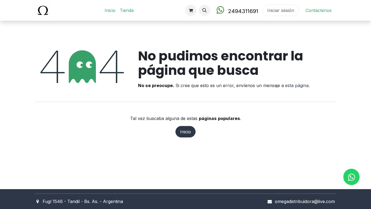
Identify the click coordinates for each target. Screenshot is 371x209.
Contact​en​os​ (319, 10)
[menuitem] (110, 10)
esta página (297, 85)
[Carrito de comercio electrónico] (191, 10)
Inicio (185, 131)
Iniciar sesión (280, 10)
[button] (204, 10)
